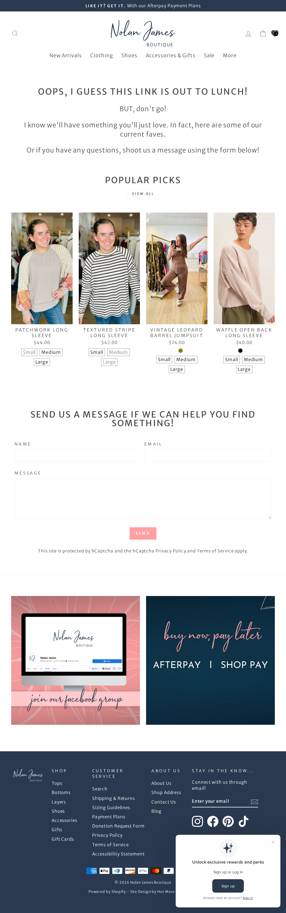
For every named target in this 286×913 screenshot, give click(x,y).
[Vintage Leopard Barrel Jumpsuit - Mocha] (173, 350)
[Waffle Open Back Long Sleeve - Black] (240, 350)
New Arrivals (65, 55)
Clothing (101, 55)
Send (143, 533)
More (230, 55)
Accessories (64, 820)
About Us (161, 783)
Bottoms (61, 792)
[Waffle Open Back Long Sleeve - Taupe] (248, 350)
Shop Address (166, 792)
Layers (59, 802)
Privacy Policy (171, 551)
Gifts (57, 829)
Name (23, 444)
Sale (209, 55)
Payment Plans (108, 816)
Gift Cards (63, 839)
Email (153, 444)
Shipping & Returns (113, 798)
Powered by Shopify (107, 892)
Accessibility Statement (118, 854)
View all (143, 194)
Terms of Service (215, 551)
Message (28, 473)
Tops (57, 783)
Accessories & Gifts (171, 55)
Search (100, 789)
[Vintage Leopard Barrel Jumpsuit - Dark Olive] (180, 350)
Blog (156, 811)
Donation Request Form (118, 826)
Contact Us (163, 802)
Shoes (129, 55)
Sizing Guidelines (111, 807)
